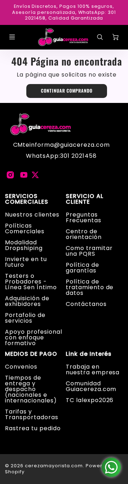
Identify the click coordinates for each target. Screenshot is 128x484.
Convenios (21, 367)
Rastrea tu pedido (32, 428)
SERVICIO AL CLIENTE (84, 199)
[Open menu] (12, 37)
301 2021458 (78, 156)
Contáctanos (86, 304)
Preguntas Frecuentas (83, 217)
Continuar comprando (66, 90)
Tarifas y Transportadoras (31, 414)
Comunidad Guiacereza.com (91, 386)
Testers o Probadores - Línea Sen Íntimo (31, 281)
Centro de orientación (84, 234)
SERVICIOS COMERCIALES (26, 199)
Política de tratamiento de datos (89, 287)
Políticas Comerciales (24, 228)
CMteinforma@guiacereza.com (61, 145)
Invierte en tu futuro (26, 262)
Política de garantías (82, 268)
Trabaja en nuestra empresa (92, 369)
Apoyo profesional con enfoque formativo (33, 337)
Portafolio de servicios (25, 318)
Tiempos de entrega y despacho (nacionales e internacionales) (31, 389)
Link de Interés (89, 354)
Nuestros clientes (32, 214)
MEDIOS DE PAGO (31, 354)
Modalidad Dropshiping (24, 245)
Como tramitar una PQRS (89, 251)
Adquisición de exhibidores (27, 301)
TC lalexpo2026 (89, 400)
